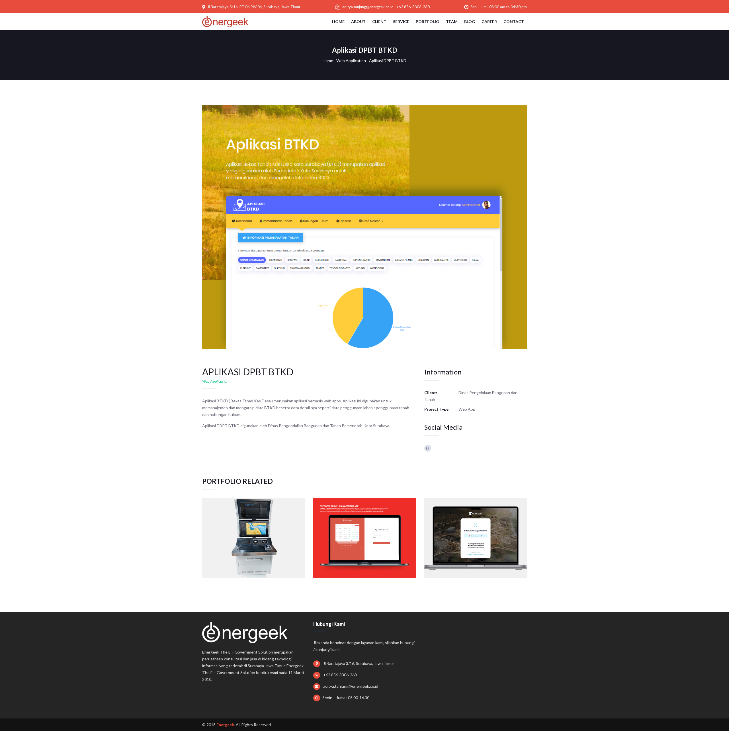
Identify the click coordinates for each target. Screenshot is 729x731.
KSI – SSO (475, 526)
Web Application (351, 60)
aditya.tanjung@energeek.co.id (368, 7)
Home (328, 60)
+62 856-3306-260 (413, 7)
